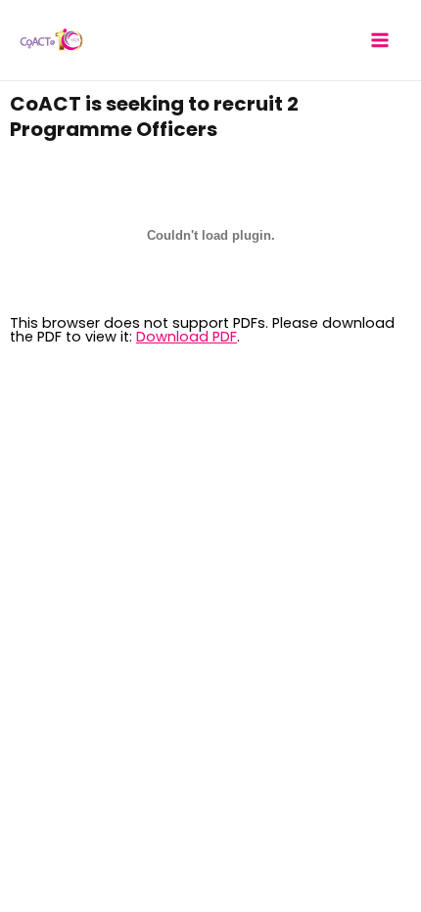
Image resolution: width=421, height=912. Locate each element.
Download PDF (186, 336)
